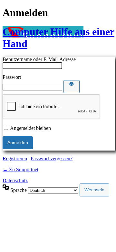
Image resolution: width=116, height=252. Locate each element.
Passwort (12, 77)
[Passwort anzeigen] (71, 86)
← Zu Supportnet (20, 169)
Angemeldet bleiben (30, 128)
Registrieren (15, 158)
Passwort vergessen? (51, 158)
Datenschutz (15, 180)
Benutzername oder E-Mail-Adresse (39, 59)
